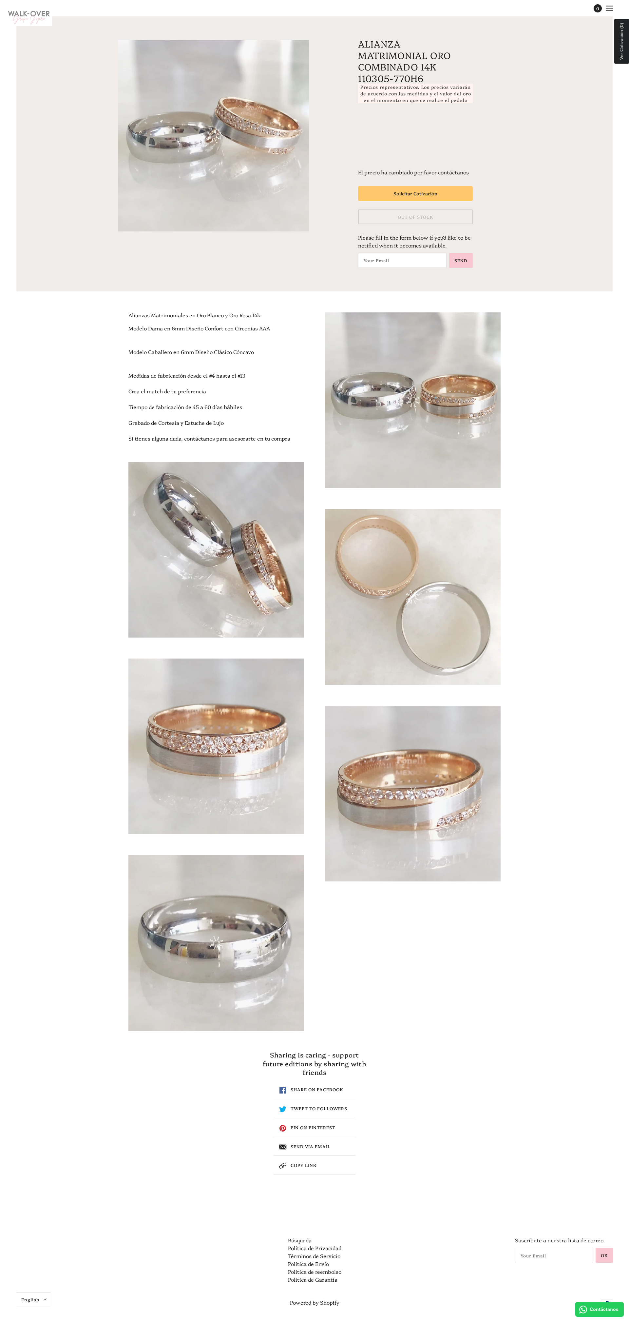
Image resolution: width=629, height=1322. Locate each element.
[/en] (29, 16)
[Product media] (216, 550)
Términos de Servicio (314, 1255)
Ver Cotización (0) (621, 41)
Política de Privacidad (314, 1248)
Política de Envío (308, 1263)
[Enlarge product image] (213, 135)
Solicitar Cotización (415, 193)
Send (460, 260)
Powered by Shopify (314, 1302)
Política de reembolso (314, 1271)
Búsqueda (300, 1240)
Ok (604, 1255)
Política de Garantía (312, 1279)
